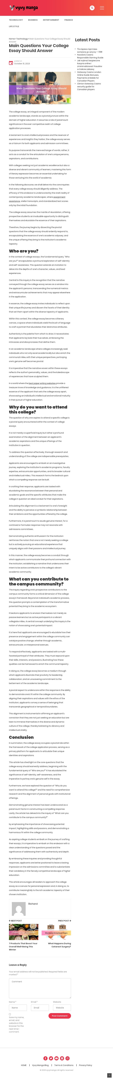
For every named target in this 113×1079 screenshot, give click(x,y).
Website (57, 1002)
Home (12, 38)
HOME (23, 1065)
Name (12, 1002)
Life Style (14, 26)
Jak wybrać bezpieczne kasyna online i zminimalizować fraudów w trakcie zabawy (89, 65)
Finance (68, 20)
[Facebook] (45, 1058)
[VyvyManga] (25, 7)
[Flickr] (62, 1058)
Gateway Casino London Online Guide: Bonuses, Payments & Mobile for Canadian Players (89, 76)
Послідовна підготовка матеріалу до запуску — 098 (89, 50)
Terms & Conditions (63, 1065)
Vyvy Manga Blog (40, 1065)
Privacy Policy (85, 1065)
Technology (16, 20)
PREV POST (63, 920)
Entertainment (51, 20)
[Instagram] (67, 1058)
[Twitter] (51, 1058)
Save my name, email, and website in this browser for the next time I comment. (16, 1024)
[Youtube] (56, 1058)
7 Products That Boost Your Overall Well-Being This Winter (23, 946)
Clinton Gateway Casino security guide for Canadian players (89, 86)
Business (33, 20)
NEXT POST (16, 920)
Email (33, 1002)
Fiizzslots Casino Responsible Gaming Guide (90, 56)
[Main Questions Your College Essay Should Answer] (40, 87)
